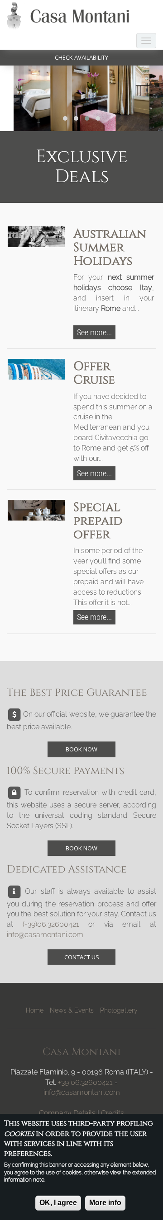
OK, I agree (58, 1202)
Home (34, 1010)
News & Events (72, 1010)
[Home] (70, 16)
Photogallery (119, 1010)
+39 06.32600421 (85, 1082)
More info (105, 1202)
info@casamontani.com (45, 934)
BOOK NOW (81, 749)
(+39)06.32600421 (51, 924)
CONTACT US (81, 957)
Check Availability (81, 57)
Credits (112, 1113)
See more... (94, 332)
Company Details (67, 1113)
